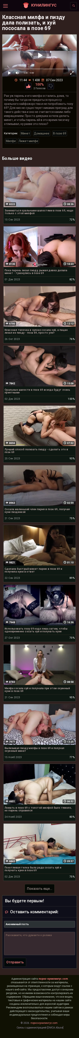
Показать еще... (39, 889)
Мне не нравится (50, 86)
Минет (25, 133)
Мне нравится (28, 86)
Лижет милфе (28, 141)
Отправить (15, 962)
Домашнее (41, 133)
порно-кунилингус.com (53, 978)
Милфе (11, 141)
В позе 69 (59, 133)
